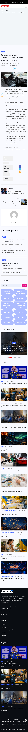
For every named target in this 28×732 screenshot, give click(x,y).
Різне (7, 10)
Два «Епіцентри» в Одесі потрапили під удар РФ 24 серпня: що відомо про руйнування (14, 348)
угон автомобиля (6, 167)
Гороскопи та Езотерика (7, 292)
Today (6, 106)
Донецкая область (6, 158)
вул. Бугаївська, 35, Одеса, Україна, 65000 (11, 606)
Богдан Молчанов (8, 244)
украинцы (6, 174)
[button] (8, 357)
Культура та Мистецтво (20, 292)
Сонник (7, 317)
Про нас (4, 624)
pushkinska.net (22, 729)
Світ (20, 312)
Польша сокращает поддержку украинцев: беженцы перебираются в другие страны (15, 150)
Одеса (7, 298)
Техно (7, 322)
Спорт (21, 317)
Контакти (4, 635)
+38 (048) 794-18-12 (6, 608)
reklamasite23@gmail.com (8, 611)
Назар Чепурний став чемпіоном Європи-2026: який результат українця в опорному (11, 665)
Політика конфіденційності (8, 630)
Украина (6, 171)
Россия (5, 163)
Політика (21, 298)
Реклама (4, 632)
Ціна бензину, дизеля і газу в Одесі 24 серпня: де (13, 471)
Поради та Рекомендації (7, 305)
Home (2, 10)
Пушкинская (14, 104)
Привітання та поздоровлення (20, 305)
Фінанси (21, 322)
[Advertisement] (14, 30)
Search (24, 285)
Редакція (4, 627)
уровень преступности (7, 179)
